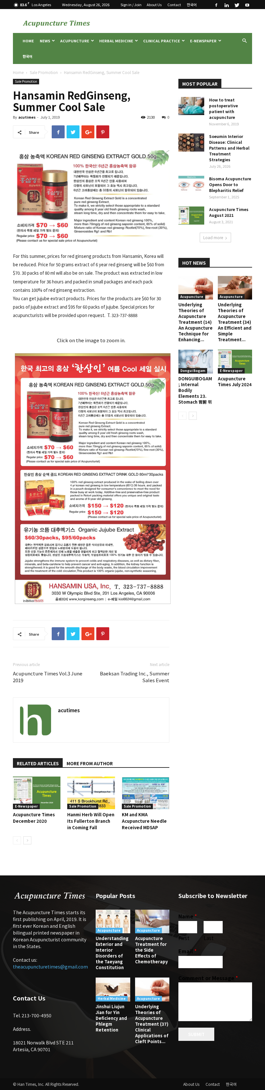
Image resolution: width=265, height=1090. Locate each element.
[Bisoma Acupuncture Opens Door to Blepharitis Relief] (191, 185)
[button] (244, 40)
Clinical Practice (161, 40)
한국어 (191, 4)
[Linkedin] (226, 4)
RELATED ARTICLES (38, 763)
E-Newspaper (203, 40)
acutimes (27, 117)
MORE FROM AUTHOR (90, 763)
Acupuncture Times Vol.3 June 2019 (47, 676)
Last (209, 938)
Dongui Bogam (192, 370)
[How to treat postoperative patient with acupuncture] (191, 106)
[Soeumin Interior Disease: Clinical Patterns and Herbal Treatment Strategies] (191, 142)
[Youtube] (247, 4)
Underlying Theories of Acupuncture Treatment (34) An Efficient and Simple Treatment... (234, 322)
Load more (213, 237)
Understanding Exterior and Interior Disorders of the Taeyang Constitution (112, 952)
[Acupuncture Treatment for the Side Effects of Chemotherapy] (152, 921)
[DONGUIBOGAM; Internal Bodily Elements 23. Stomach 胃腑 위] (195, 361)
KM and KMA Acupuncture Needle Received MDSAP (144, 821)
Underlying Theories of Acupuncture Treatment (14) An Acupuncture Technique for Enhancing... (195, 322)
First (183, 938)
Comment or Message (208, 978)
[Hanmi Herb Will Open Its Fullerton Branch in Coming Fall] (91, 793)
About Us (154, 4)
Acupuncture (74, 40)
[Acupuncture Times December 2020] (36, 793)
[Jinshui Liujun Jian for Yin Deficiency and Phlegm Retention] (113, 989)
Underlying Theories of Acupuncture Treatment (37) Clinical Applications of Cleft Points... (151, 1023)
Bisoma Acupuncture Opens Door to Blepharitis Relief (230, 184)
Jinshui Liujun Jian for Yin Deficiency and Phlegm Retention (111, 1018)
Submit (196, 1034)
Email (187, 951)
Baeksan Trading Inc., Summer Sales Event (134, 676)
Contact (174, 4)
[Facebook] (216, 4)
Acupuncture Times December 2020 (34, 817)
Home (28, 40)
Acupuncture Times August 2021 (229, 212)
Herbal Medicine (116, 40)
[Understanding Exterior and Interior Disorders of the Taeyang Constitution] (113, 921)
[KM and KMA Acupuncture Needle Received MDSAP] (145, 793)
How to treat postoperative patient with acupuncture (223, 108)
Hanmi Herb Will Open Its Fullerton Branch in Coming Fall (90, 821)
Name (187, 916)
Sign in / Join (131, 4)
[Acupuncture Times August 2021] (191, 215)
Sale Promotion (44, 72)
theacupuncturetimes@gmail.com (50, 966)
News (45, 40)
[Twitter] (237, 4)
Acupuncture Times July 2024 (235, 381)
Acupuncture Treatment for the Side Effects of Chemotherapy (151, 950)
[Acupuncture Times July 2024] (235, 361)
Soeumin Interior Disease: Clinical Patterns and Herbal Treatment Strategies (229, 147)
